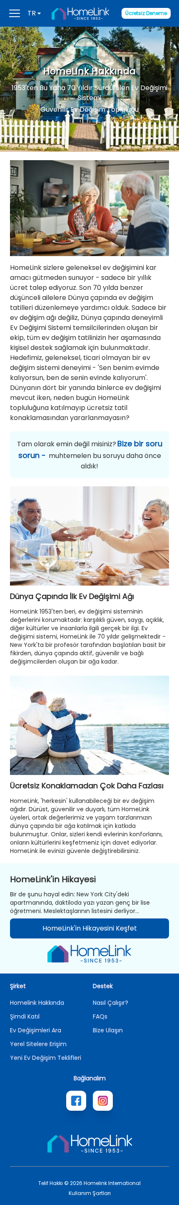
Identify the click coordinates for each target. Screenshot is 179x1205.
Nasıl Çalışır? (110, 1003)
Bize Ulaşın (108, 1030)
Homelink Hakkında (37, 1003)
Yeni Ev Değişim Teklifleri (45, 1058)
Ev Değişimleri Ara (35, 1030)
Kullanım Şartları (90, 1193)
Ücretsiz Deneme (146, 13)
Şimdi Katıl (25, 1016)
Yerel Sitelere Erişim (38, 1044)
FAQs (100, 1016)
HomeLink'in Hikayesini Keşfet (89, 928)
